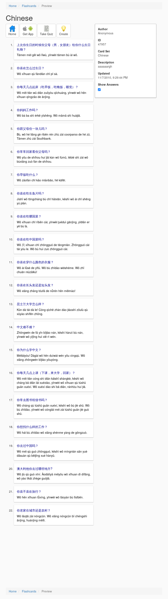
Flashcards (29, 6)
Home (13, 6)
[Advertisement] (127, 138)
